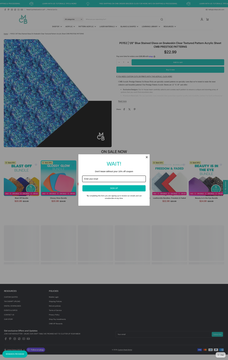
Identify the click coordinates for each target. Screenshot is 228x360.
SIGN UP (114, 188)
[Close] (147, 157)
